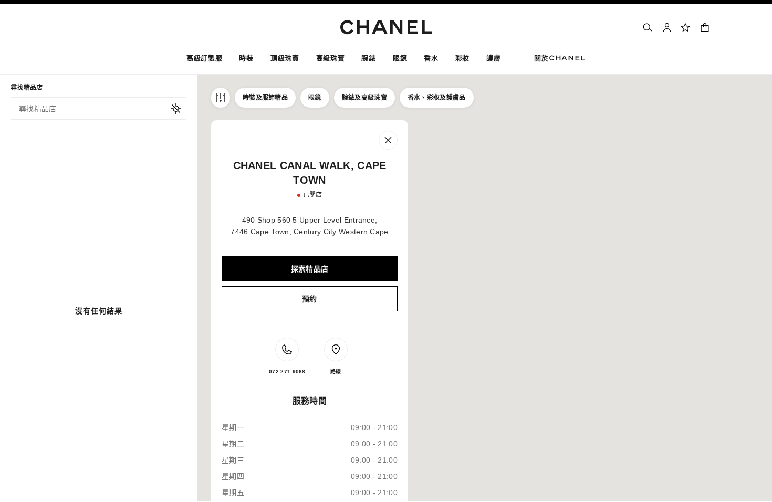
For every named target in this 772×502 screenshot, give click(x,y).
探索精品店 (310, 269)
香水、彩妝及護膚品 (437, 97)
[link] (686, 27)
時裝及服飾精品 (265, 97)
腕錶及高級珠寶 (364, 97)
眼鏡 (314, 97)
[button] (246, 60)
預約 (309, 299)
